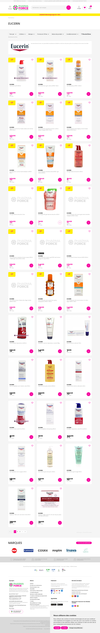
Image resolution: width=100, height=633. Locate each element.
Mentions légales (34, 597)
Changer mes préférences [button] (75, 627)
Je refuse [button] (64, 627)
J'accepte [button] (57, 627)
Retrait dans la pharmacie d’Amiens (80, 590)
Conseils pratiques (34, 592)
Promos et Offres (42, 34)
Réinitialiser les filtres (12, 37)
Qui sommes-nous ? (13, 594)
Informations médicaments (36, 590)
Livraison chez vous (76, 592)
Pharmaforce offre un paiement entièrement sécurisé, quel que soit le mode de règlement (59, 585)
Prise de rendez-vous (34, 587)
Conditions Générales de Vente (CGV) (38, 595)
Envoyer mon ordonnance (36, 585)
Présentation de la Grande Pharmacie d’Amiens (17, 606)
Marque (30, 34)
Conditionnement (71, 34)
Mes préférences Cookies (35, 602)
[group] (14, 550)
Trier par (12, 34)
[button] (10, 8)
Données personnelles (35, 599)
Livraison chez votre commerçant (79, 593)
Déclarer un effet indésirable (36, 594)
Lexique (31, 583)
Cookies (32, 601)
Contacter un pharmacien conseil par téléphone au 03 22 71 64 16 (17, 596)
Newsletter (32, 588)
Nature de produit (57, 34)
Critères (21, 34)
